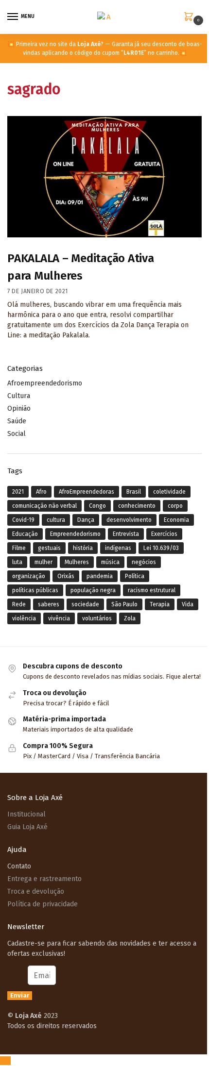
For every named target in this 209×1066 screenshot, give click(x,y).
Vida (187, 604)
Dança (85, 519)
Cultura (18, 396)
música (110, 562)
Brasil (133, 491)
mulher (43, 562)
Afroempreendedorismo (44, 383)
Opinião (19, 408)
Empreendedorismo (75, 534)
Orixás (65, 576)
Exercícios (164, 534)
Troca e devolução (35, 891)
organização (28, 576)
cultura (56, 519)
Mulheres (77, 562)
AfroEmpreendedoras (86, 491)
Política (134, 576)
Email (17, 975)
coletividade (169, 491)
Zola (130, 618)
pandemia (100, 576)
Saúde (16, 421)
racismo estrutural (151, 590)
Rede (19, 604)
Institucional (26, 814)
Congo (97, 505)
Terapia (160, 604)
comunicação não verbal (44, 505)
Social (16, 434)
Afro (41, 491)
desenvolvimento (129, 519)
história (83, 548)
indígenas (118, 548)
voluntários (97, 618)
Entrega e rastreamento (44, 879)
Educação (25, 534)
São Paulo (124, 604)
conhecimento (137, 505)
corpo (175, 505)
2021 (18, 491)
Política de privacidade (42, 904)
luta (17, 562)
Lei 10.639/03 (161, 548)
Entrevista (126, 534)
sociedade (85, 604)
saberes (48, 604)
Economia (176, 519)
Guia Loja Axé (27, 827)
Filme (19, 548)
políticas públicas (35, 590)
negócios (144, 562)
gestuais (49, 548)
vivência (59, 618)
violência (24, 618)
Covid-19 (23, 519)
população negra (93, 590)
